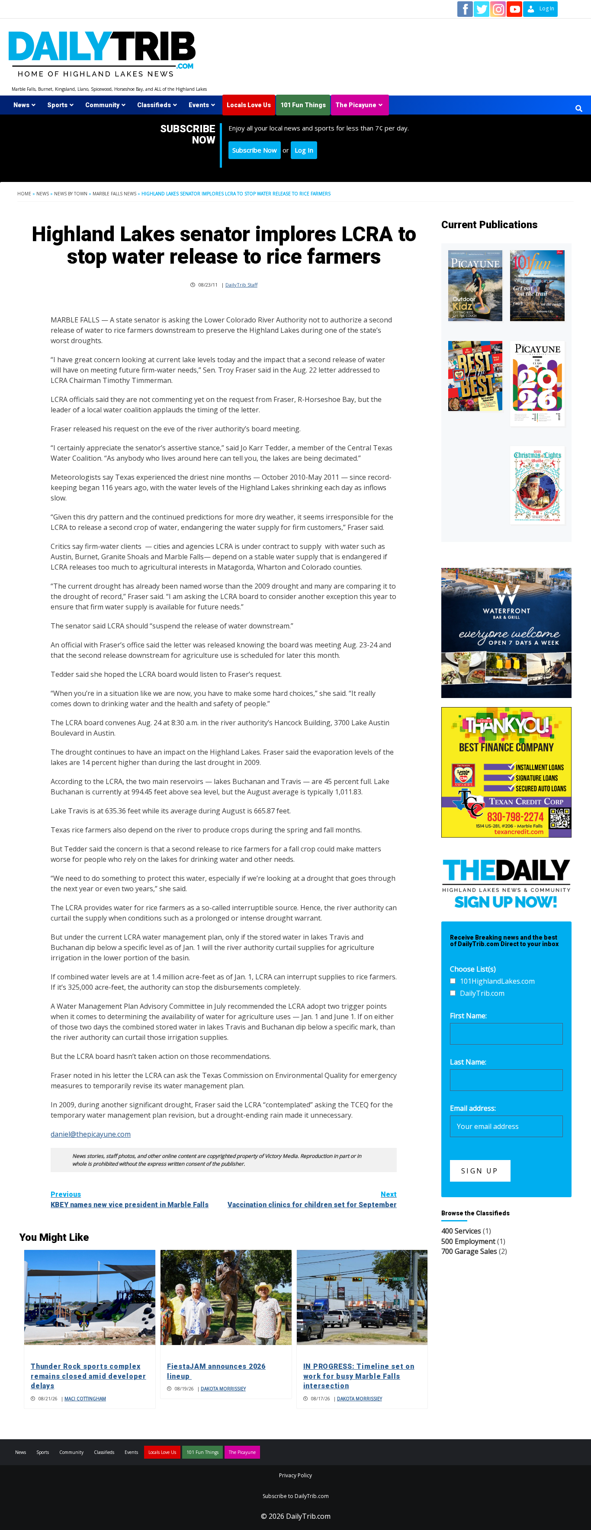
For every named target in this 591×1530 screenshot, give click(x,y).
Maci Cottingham (85, 1399)
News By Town (70, 194)
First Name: (468, 1015)
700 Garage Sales (469, 1251)
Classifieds (154, 105)
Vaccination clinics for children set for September (312, 1199)
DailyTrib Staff (241, 284)
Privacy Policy (295, 1475)
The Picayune (355, 105)
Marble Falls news (114, 194)
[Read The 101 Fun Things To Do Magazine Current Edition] (537, 286)
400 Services (461, 1231)
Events (199, 105)
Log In (304, 150)
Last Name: (468, 1062)
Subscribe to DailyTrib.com (296, 1496)
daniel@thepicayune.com (91, 1134)
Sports (57, 105)
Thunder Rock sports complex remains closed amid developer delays (88, 1376)
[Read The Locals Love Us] (475, 376)
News (21, 105)
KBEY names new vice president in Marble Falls (130, 1199)
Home (24, 194)
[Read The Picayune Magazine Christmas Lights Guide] (537, 485)
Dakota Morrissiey (223, 1389)
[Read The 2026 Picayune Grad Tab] (537, 384)
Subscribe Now (254, 150)
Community (102, 105)
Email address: (473, 1108)
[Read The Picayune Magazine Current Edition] (475, 286)
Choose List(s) (473, 969)
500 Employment (468, 1241)
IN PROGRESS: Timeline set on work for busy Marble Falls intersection (358, 1376)
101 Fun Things (303, 105)
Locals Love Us (249, 105)
